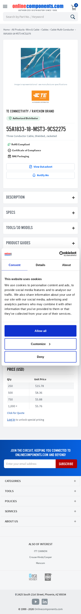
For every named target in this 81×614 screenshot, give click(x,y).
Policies (11, 501)
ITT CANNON (40, 551)
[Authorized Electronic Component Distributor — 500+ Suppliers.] (38, 7)
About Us (11, 521)
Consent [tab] (14, 264)
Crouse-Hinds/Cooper (40, 557)
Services (11, 511)
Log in (11, 419)
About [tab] (66, 264)
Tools (9, 491)
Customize (38, 343)
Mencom (40, 563)
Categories (13, 481)
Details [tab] (40, 264)
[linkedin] (44, 601)
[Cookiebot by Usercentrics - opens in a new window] (59, 254)
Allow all (40, 331)
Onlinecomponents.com (48, 609)
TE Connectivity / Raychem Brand (30, 111)
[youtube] (36, 601)
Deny (40, 356)
